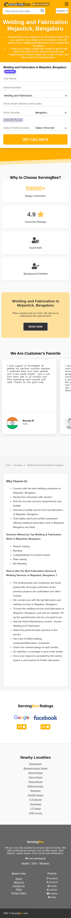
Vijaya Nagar (36, 777)
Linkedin (53, 890)
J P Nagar (35, 808)
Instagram (53, 878)
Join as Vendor (42, 4)
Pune (34, 863)
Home (19, 878)
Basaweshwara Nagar (36, 768)
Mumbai (25, 863)
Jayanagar (35, 804)
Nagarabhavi (36, 781)
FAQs (19, 889)
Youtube (53, 893)
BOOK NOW (35, 326)
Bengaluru (44, 863)
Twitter (53, 897)
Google (53, 886)
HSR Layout (35, 813)
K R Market (35, 799)
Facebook (53, 882)
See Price (10, 71)
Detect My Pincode (13, 120)
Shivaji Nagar (35, 772)
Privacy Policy (18, 893)
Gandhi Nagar (35, 795)
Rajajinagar (35, 763)
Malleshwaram (35, 786)
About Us (19, 882)
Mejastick (36, 790)
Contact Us (19, 885)
